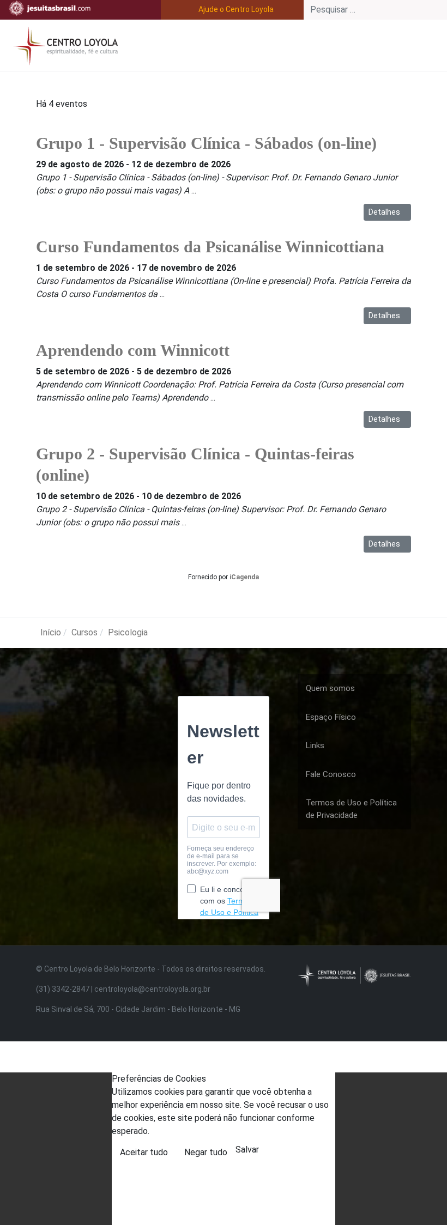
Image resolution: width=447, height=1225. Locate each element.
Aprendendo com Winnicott (132, 350)
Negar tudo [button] (205, 1152)
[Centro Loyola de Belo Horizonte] (63, 44)
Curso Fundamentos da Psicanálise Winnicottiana (210, 247)
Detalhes (385, 212)
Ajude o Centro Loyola (236, 9)
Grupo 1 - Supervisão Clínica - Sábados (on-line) (206, 143)
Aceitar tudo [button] (144, 1152)
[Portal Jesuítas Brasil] (49, 8)
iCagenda (244, 577)
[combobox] (375, 10)
